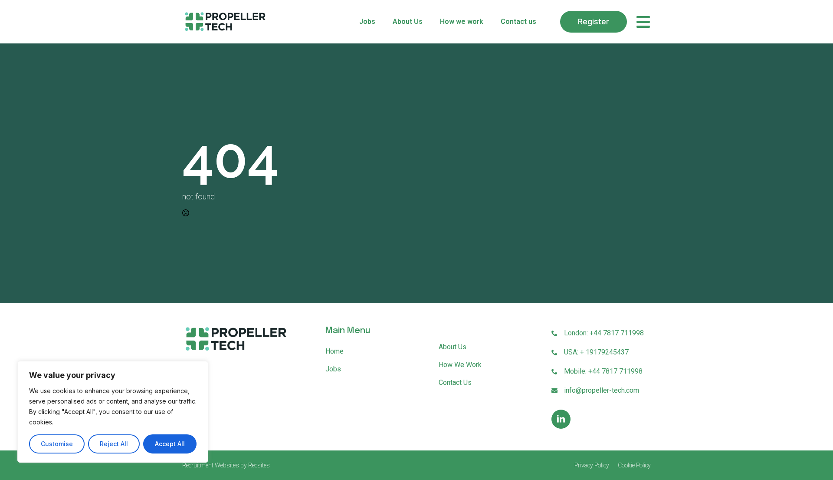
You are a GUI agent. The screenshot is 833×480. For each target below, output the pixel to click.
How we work (461, 21)
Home (334, 351)
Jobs (367, 21)
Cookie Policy (634, 465)
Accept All (170, 443)
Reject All (114, 443)
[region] (112, 412)
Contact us (518, 21)
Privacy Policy (591, 465)
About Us (408, 21)
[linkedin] (561, 419)
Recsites (259, 465)
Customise (57, 443)
